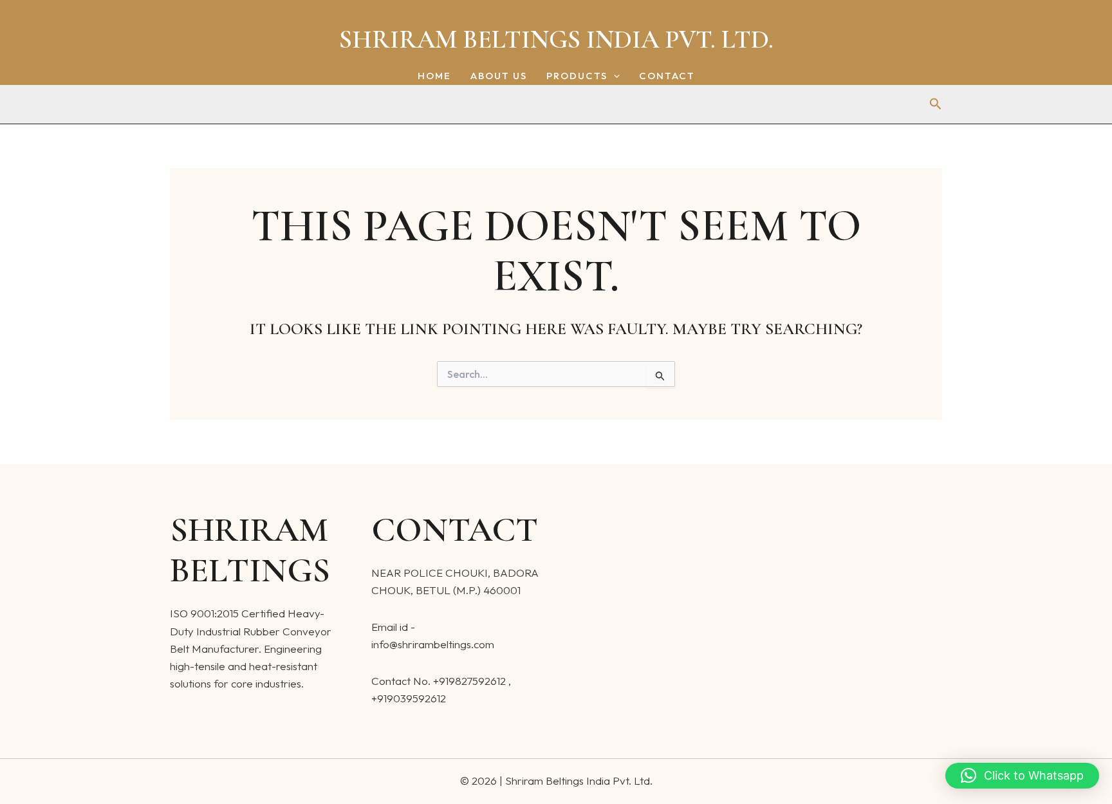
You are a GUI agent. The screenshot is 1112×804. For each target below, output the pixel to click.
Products (576, 76)
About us (498, 76)
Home (434, 76)
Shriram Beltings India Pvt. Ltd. (556, 39)
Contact (667, 76)
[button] (613, 76)
